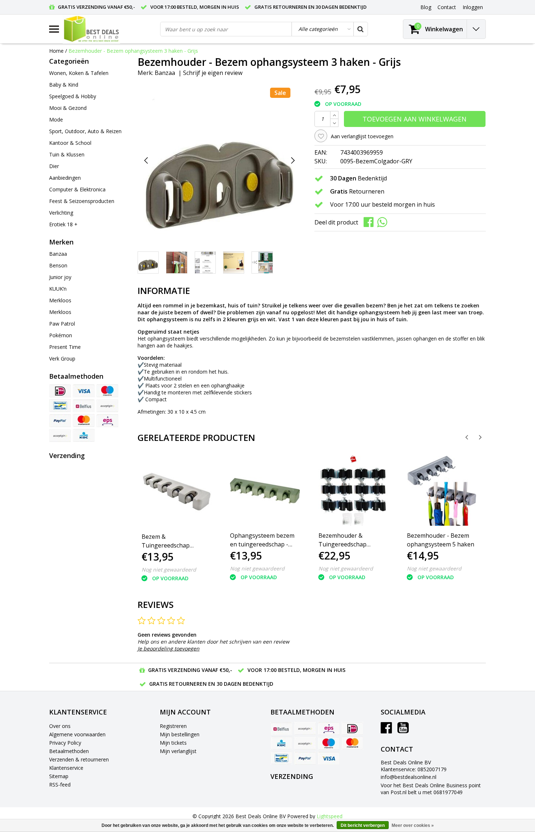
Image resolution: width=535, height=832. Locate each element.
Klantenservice (66, 767)
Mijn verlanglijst (178, 751)
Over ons (60, 725)
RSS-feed (60, 784)
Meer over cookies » (413, 825)
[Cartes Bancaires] (60, 435)
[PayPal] (60, 420)
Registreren (173, 725)
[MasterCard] (84, 420)
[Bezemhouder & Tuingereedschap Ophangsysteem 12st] (353, 491)
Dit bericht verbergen (363, 825)
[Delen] (370, 221)
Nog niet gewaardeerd (169, 569)
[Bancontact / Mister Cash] (60, 405)
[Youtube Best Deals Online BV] (403, 730)
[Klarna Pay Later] (107, 405)
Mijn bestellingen (179, 734)
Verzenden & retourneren (79, 759)
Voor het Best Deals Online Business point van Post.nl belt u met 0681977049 (431, 789)
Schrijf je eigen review (212, 73)
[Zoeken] (360, 29)
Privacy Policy (65, 742)
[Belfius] (84, 405)
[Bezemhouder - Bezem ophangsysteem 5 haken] (442, 491)
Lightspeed (329, 816)
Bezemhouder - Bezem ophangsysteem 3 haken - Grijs (133, 50)
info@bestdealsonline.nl (408, 776)
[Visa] (84, 390)
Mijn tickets (173, 742)
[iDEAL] (60, 390)
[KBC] (84, 435)
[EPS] (107, 420)
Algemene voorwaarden (77, 734)
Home (56, 50)
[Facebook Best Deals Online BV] (386, 730)
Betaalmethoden (69, 751)
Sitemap (58, 776)
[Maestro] (107, 390)
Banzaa (165, 73)
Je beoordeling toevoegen (168, 648)
